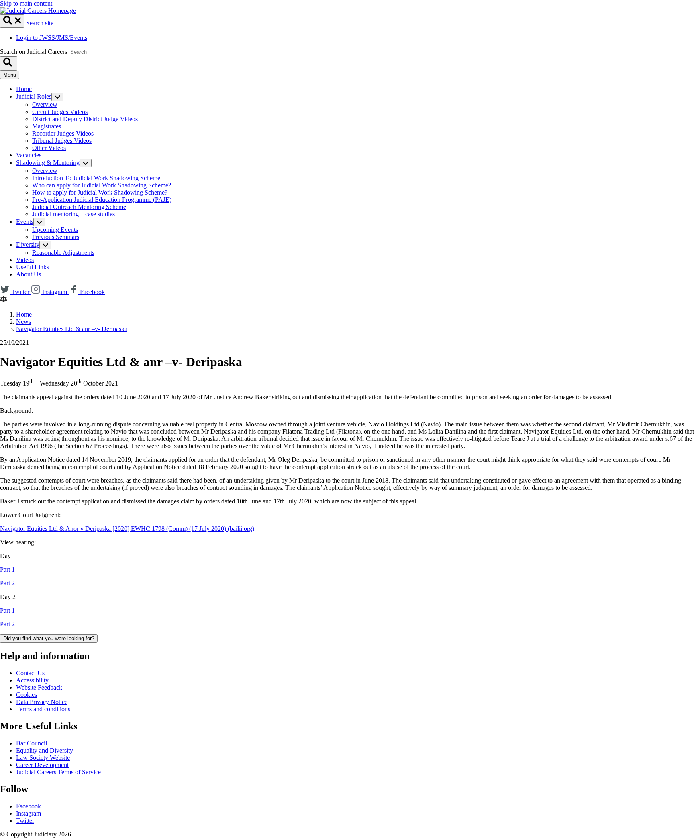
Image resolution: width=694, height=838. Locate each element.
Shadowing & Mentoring (48, 162)
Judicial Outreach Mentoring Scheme (79, 206)
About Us (28, 274)
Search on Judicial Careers (33, 51)
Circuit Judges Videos (60, 111)
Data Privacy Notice (41, 701)
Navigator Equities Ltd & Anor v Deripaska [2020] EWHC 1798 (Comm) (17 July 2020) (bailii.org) (127, 528)
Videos (25, 259)
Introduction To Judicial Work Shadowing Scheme (96, 177)
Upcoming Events (55, 229)
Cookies (26, 694)
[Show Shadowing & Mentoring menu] (86, 163)
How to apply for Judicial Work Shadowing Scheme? (99, 192)
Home (24, 88)
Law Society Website (43, 757)
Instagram (28, 813)
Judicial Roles (33, 96)
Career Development (42, 764)
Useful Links (32, 267)
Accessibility (32, 680)
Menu (9, 75)
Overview (44, 104)
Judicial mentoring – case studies (73, 214)
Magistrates (46, 126)
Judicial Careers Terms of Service (58, 772)
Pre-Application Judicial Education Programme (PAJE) (101, 199)
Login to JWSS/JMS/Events (51, 37)
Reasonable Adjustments (63, 252)
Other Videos (49, 147)
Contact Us (30, 673)
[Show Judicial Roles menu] (57, 97)
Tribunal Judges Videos (62, 140)
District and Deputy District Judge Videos (85, 119)
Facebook (28, 806)
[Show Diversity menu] (45, 245)
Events (24, 221)
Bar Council (31, 743)
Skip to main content (26, 3)
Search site (39, 23)
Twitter (25, 820)
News (23, 321)
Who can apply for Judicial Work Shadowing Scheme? (101, 185)
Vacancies (28, 155)
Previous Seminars (55, 236)
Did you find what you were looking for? (48, 638)
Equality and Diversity (44, 750)
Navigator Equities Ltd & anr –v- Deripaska (71, 328)
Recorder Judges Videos (63, 133)
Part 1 (7, 569)
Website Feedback (39, 687)
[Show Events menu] (39, 222)
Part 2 (7, 583)
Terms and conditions (43, 709)
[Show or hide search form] (12, 21)
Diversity (27, 244)
